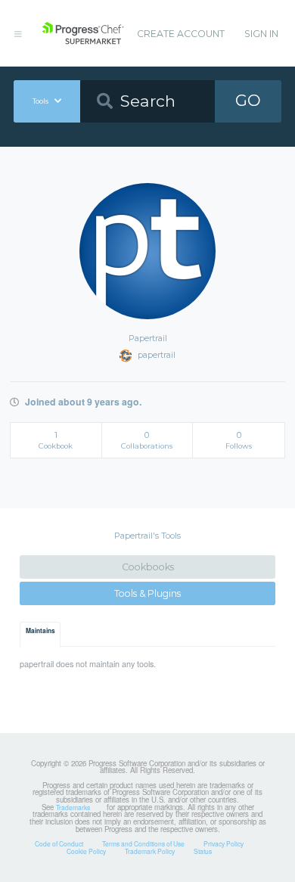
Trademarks (73, 807)
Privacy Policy (223, 843)
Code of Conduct (59, 843)
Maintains (40, 630)
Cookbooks (148, 567)
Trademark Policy (150, 851)
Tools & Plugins (147, 593)
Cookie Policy (86, 851)
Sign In (261, 33)
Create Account (181, 33)
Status (203, 851)
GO (248, 100)
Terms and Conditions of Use (143, 843)
